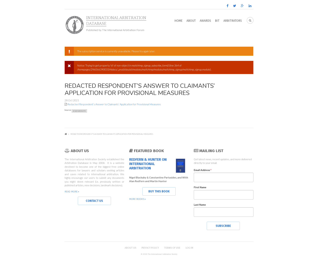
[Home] (74, 25)
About (191, 21)
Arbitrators (232, 21)
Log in (189, 248)
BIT (217, 21)
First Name (200, 187)
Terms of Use (172, 248)
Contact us (94, 201)
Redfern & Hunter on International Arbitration (148, 164)
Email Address (203, 170)
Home (178, 21)
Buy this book (159, 191)
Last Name (200, 204)
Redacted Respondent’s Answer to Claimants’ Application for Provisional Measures (114, 104)
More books (136, 199)
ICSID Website (79, 111)
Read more (71, 191)
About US (130, 248)
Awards (205, 21)
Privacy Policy (150, 248)
